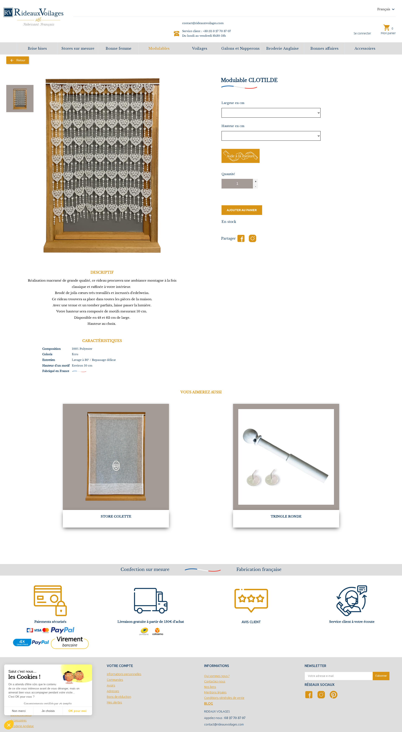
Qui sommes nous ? (216, 676)
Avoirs (111, 685)
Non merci (19, 710)
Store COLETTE (116, 516)
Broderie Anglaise (282, 48)
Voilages (199, 48)
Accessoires (364, 48)
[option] (20, 98)
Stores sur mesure (77, 48)
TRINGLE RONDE (286, 516)
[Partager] (241, 238)
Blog (208, 703)
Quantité (228, 174)
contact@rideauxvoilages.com (224, 724)
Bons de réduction (119, 696)
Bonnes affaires (324, 48)
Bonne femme (118, 48)
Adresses (113, 691)
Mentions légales (215, 692)
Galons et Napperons (240, 48)
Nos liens (210, 687)
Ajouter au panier (242, 210)
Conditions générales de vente (224, 697)
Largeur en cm (233, 103)
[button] (9, 725)
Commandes (115, 679)
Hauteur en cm (233, 126)
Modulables (159, 48)
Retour (17, 60)
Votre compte (120, 666)
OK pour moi (77, 710)
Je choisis (48, 710)
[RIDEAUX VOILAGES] (33, 16)
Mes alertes (114, 702)
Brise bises (37, 48)
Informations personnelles (124, 674)
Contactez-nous (214, 681)
